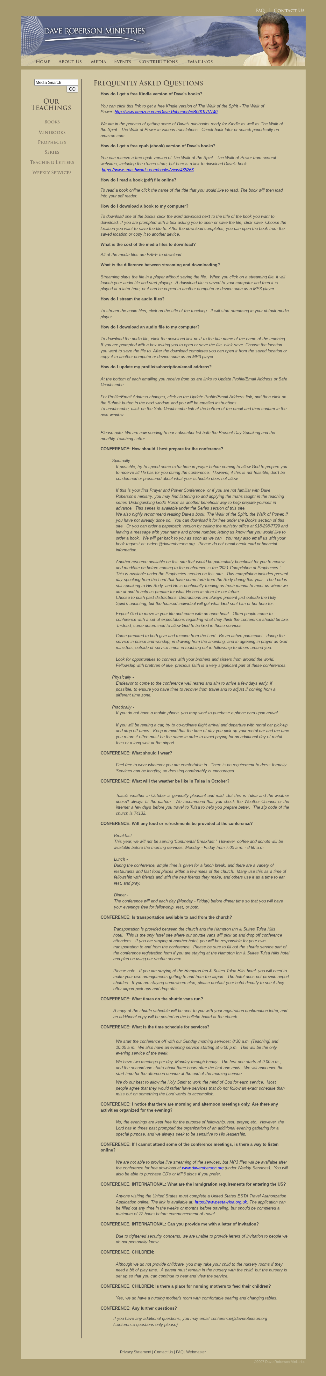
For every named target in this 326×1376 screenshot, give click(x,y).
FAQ (179, 1352)
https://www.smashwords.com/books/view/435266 (148, 169)
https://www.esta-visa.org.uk (221, 1202)
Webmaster (196, 1352)
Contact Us (163, 1352)
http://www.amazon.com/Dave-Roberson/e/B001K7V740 (166, 111)
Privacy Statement (135, 1352)
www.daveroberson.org (202, 1168)
